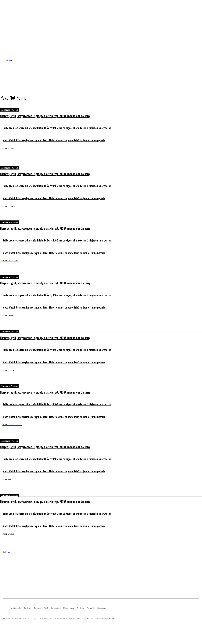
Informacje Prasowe (9, 110)
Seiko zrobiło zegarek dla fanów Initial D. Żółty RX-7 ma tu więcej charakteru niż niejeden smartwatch (57, 128)
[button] (195, 75)
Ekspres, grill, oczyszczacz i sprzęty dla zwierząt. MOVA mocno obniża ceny (45, 116)
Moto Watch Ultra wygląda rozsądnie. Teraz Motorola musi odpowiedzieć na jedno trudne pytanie (54, 140)
